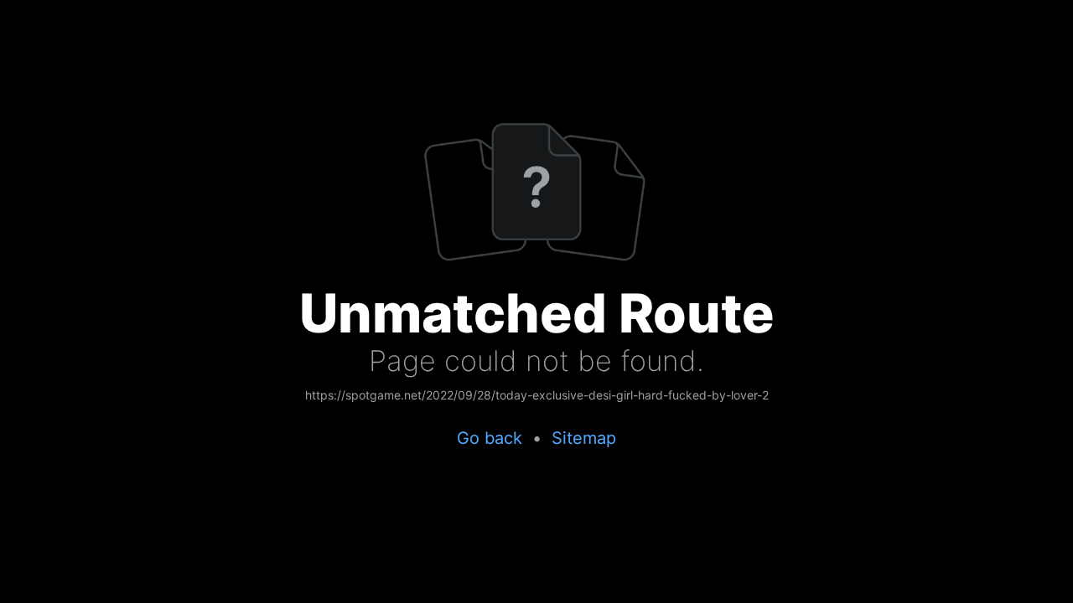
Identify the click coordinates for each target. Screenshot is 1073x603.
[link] (537, 396)
